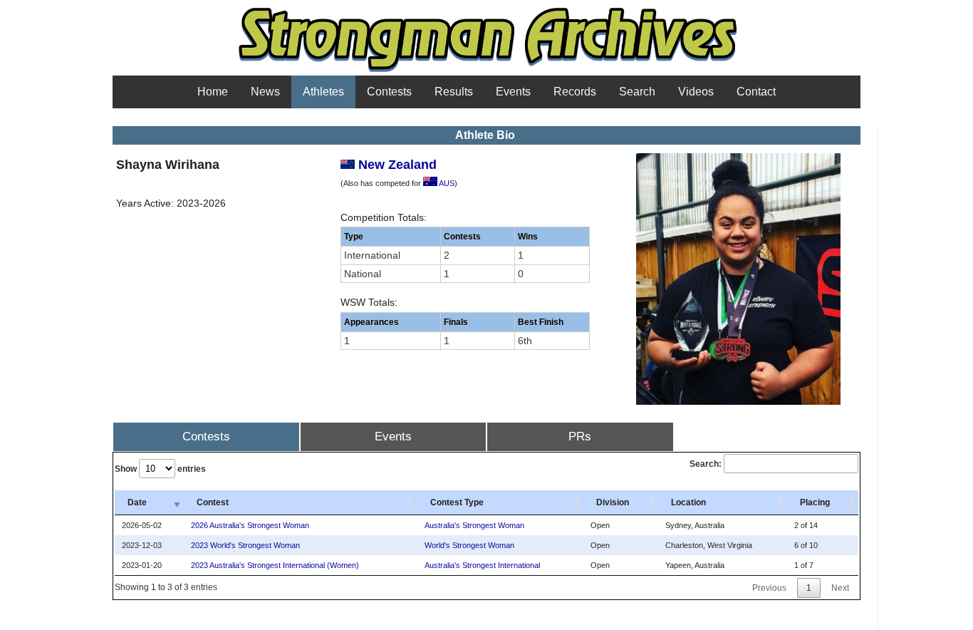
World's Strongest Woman (469, 545)
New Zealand (396, 165)
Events (513, 92)
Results (454, 92)
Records (574, 92)
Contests (389, 92)
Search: (706, 464)
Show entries (160, 469)
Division (612, 502)
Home (212, 92)
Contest (213, 502)
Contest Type (457, 502)
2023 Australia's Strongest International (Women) (275, 565)
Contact (756, 92)
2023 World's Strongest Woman (245, 545)
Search (637, 92)
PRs (579, 436)
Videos (696, 92)
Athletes (323, 92)
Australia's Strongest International (482, 565)
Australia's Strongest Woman (474, 525)
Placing (815, 502)
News (265, 92)
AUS (445, 183)
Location (688, 502)
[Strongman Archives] (487, 71)
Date (137, 502)
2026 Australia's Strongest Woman (250, 525)
